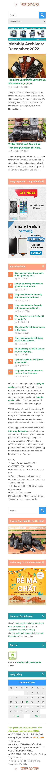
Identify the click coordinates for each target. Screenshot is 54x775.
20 (16, 707)
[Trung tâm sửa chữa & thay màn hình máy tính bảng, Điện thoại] (27, 4)
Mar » (37, 716)
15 (27, 702)
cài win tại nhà (19, 626)
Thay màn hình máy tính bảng (21, 630)
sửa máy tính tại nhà (25, 623)
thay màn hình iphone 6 (22, 633)
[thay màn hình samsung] (27, 257)
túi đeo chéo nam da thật (29, 662)
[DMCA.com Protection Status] (12, 659)
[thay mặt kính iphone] (27, 219)
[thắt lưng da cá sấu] (27, 605)
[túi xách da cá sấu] (27, 554)
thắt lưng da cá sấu (17, 431)
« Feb (16, 716)
